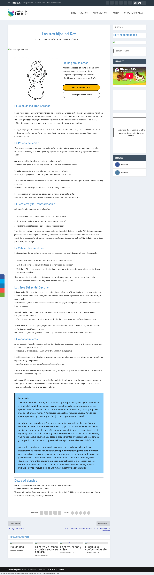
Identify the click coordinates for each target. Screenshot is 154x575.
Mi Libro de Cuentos (57, 569)
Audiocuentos (100, 13)
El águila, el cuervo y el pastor (96, 548)
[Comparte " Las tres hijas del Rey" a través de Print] (59, 513)
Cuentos (83, 13)
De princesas (64, 39)
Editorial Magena (14, 569)
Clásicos (54, 39)
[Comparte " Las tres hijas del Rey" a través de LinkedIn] (50, 513)
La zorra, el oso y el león (70, 548)
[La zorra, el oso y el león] (71, 543)
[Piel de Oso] (21, 543)
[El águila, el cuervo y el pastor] (96, 543)
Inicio (73, 13)
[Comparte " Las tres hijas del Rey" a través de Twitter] (46, 513)
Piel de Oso (17, 547)
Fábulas (74, 39)
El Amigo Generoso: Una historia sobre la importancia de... (42, 3)
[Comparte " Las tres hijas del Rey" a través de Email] (55, 513)
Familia (115, 13)
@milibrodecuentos (123, 51)
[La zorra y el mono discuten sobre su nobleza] (46, 543)
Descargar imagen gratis (81, 95)
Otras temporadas (133, 13)
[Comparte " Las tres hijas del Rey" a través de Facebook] (41, 513)
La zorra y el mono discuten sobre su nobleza (46, 549)
